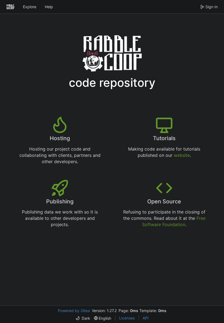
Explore (29, 6)
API (146, 318)
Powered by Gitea (74, 310)
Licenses (127, 318)
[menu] (82, 318)
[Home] (10, 7)
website (182, 155)
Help (49, 6)
